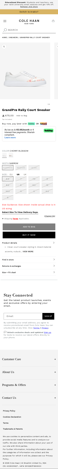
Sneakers (13, 37)
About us (29, 372)
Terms (15, 219)
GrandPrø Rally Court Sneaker (35, 37)
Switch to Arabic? (29, 12)
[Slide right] (55, 104)
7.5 (34, 179)
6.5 (7, 179)
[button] (5, 21)
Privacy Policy (9, 411)
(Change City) (49, 216)
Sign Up (48, 316)
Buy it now (29, 235)
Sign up (47, 332)
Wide (35, 168)
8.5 (7, 185)
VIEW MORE (28, 251)
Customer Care (29, 359)
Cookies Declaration (12, 417)
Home (4, 37)
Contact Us (29, 397)
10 (47, 185)
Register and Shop (29, 7)
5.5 (47, 191)
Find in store (8, 260)
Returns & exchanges (11, 266)
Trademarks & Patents (13, 429)
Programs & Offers (29, 385)
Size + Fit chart (9, 272)
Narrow (8, 168)
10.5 (8, 191)
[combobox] (29, 30)
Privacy (45, 328)
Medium (22, 168)
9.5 (34, 185)
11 (21, 191)
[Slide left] (42, 104)
